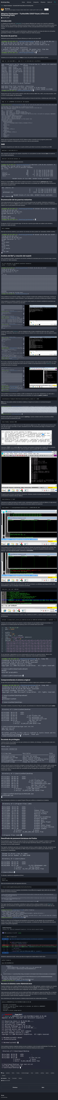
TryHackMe (18, 23)
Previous (15, 1087)
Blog (9, 1078)
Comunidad (14, 1078)
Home (23, 2)
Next (43, 1087)
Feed (3, 1095)
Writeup (20, 1078)
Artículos (29, 2)
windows (3, 1075)
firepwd (50, 904)
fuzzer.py (15, 331)
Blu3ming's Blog (5, 2)
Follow (46, 9)
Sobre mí (49, 2)
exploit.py (48, 363)
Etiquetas (43, 2)
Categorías (36, 2)
